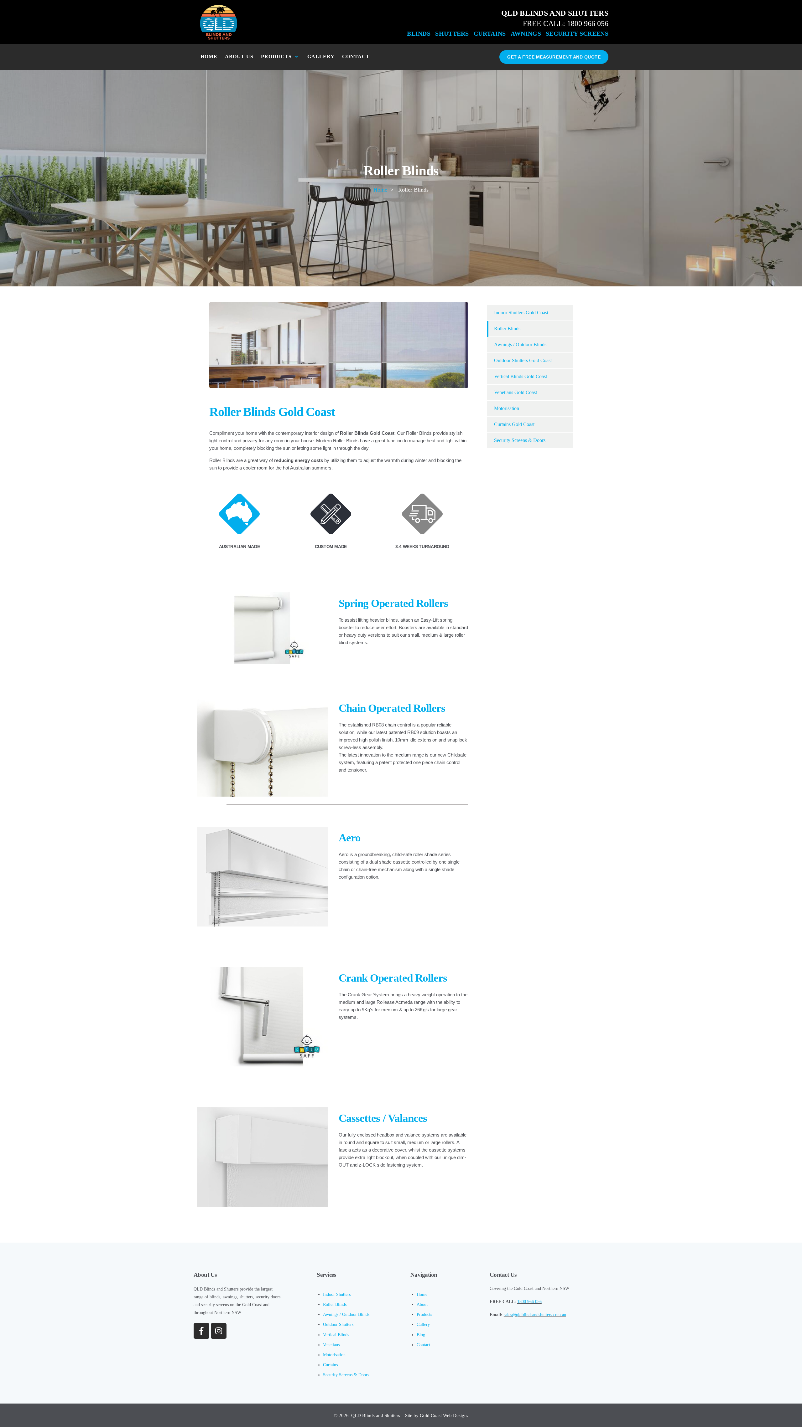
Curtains (330, 1365)
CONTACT (356, 56)
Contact (423, 1344)
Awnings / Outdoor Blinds (520, 344)
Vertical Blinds (336, 1334)
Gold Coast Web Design (443, 1415)
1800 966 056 (529, 1301)
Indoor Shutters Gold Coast (521, 312)
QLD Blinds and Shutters (375, 1415)
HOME (208, 56)
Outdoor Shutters (338, 1324)
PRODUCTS (276, 56)
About (422, 1304)
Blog (421, 1334)
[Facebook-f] (201, 1331)
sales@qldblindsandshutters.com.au (535, 1314)
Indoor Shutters (337, 1294)
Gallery (423, 1324)
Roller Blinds (507, 328)
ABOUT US (239, 56)
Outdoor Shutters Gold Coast (523, 360)
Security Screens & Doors (519, 440)
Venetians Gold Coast (515, 392)
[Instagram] (219, 1331)
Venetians (331, 1344)
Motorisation (506, 408)
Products (424, 1314)
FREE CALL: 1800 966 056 (565, 23)
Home (380, 190)
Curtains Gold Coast (514, 424)
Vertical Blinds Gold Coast (520, 376)
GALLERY (321, 56)
